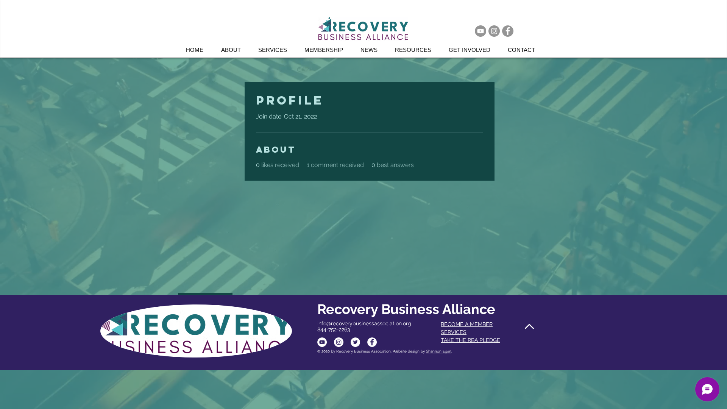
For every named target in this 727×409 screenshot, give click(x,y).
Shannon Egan (438, 351)
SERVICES (453, 332)
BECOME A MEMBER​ (467, 324)
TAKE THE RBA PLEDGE (470, 340)
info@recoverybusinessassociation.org (364, 323)
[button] (276, 50)
